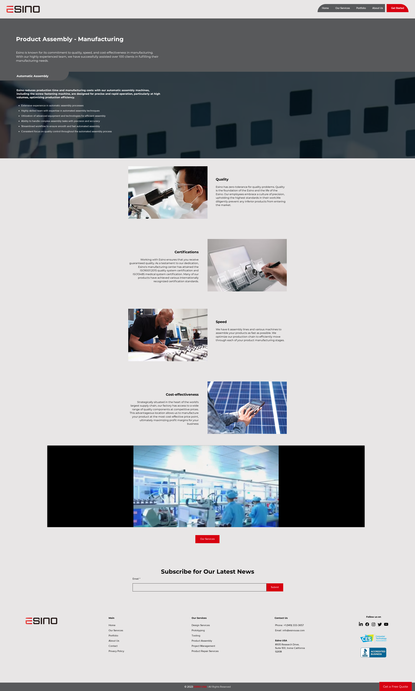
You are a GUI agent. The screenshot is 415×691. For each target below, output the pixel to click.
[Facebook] (367, 624)
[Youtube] (386, 624)
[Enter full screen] (360, 523)
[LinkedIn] (360, 624)
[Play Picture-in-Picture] (355, 523)
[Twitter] (379, 624)
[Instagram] (373, 624)
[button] (341, 8)
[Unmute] (57, 523)
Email (136, 579)
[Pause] (51, 523)
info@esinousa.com (294, 630)
